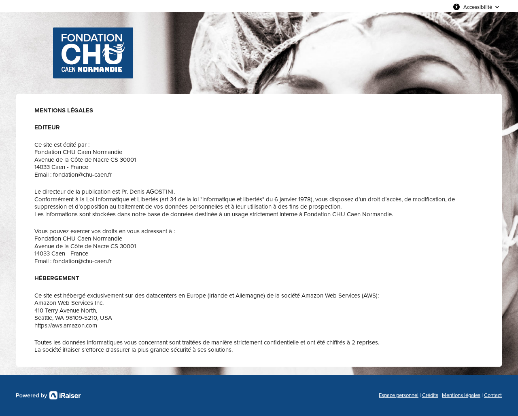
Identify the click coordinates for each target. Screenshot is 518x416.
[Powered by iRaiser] (48, 395)
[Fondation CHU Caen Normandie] (93, 52)
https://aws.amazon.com (65, 325)
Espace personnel (398, 395)
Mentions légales (461, 395)
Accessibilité (477, 7)
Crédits (430, 395)
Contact (493, 395)
